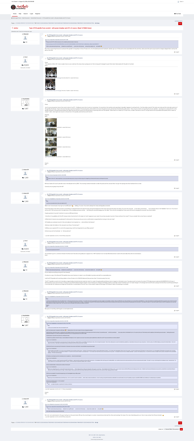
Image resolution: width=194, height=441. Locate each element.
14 (29, 23)
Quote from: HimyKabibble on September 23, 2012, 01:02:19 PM (57, 198)
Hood (26, 57)
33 (57, 23)
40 (67, 23)
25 (45, 23)
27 (48, 23)
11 (25, 23)
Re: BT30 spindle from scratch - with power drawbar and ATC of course (65, 35)
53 (85, 23)
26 (46, 23)
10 (23, 23)
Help (20, 13)
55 (88, 23)
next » (181, 21)
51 (82, 23)
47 (77, 23)
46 (75, 23)
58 (93, 23)
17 (33, 23)
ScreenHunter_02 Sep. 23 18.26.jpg (54, 90)
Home (14, 13)
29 (51, 23)
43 (71, 23)
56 (90, 23)
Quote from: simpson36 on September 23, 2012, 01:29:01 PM (56, 321)
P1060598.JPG (50, 147)
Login (31, 13)
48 (78, 23)
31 (54, 23)
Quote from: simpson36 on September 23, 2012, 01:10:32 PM (56, 246)
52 (84, 23)
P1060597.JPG (50, 137)
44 (72, 23)
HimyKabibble (26, 98)
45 (74, 23)
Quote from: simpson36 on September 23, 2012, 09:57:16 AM (56, 39)
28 (49, 23)
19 (36, 23)
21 (39, 23)
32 (55, 23)
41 (68, 23)
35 (59, 23)
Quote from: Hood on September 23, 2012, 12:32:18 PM (55, 175)
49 (80, 23)
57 (91, 23)
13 (28, 23)
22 (41, 23)
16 (32, 23)
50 (81, 23)
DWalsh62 (25, 34)
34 (58, 23)
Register (37, 13)
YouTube (178, 13)
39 (65, 23)
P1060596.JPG (50, 127)
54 (87, 23)
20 (38, 23)
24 (44, 23)
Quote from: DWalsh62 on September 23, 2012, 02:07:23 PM (56, 404)
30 (52, 23)
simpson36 (26, 169)
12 (26, 23)
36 (61, 23)
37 (62, 23)
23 (42, 23)
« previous (177, 21)
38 (64, 23)
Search (25, 13)
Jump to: (160, 429)
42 (69, 23)
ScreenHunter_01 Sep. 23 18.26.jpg (54, 77)
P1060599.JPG (50, 156)
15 (31, 23)
